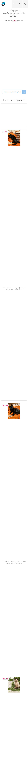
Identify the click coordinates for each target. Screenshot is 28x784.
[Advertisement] (14, 41)
